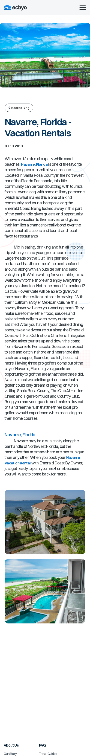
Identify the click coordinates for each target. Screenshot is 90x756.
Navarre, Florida (34, 164)
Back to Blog (20, 108)
